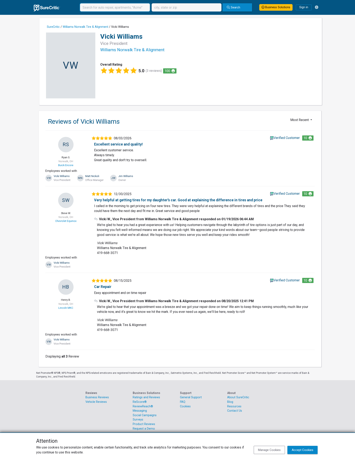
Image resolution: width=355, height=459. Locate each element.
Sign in (303, 7)
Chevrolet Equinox (65, 221)
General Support (191, 397)
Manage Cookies (269, 450)
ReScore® (140, 402)
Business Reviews (97, 397)
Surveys (138, 419)
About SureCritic (238, 397)
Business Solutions (277, 7)
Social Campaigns (145, 415)
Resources (234, 406)
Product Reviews (144, 424)
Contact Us (234, 410)
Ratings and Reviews (146, 397)
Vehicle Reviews (96, 402)
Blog (230, 402)
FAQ (182, 402)
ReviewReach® (143, 406)
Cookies (185, 406)
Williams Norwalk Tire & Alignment (85, 27)
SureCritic (53, 27)
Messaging (140, 410)
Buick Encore (65, 165)
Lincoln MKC (65, 307)
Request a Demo (144, 428)
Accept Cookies (302, 450)
